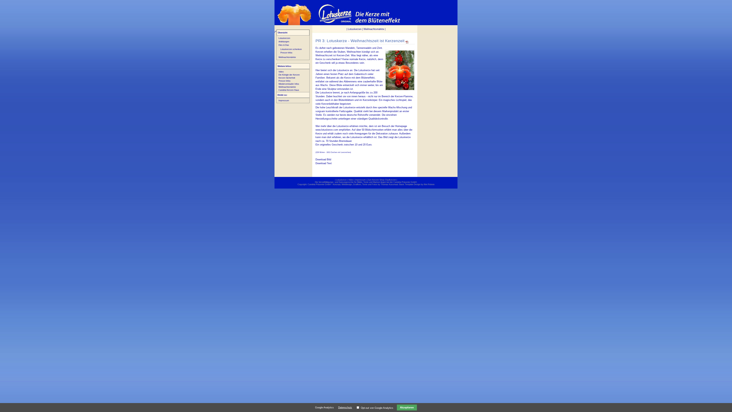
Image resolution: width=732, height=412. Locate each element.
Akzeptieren (407, 407)
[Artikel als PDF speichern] (407, 42)
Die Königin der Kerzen (289, 75)
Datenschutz (345, 407)
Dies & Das (284, 45)
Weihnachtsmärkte (374, 29)
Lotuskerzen (354, 29)
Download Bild (323, 159)
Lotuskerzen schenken (291, 49)
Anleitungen (284, 41)
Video (281, 72)
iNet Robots (429, 184)
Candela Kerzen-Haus (289, 90)
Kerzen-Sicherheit (287, 78)
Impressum (284, 100)
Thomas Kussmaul (389, 184)
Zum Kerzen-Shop (375, 180)
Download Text (323, 163)
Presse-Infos (286, 52)
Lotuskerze (341, 180)
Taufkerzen (390, 180)
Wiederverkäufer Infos (289, 84)
